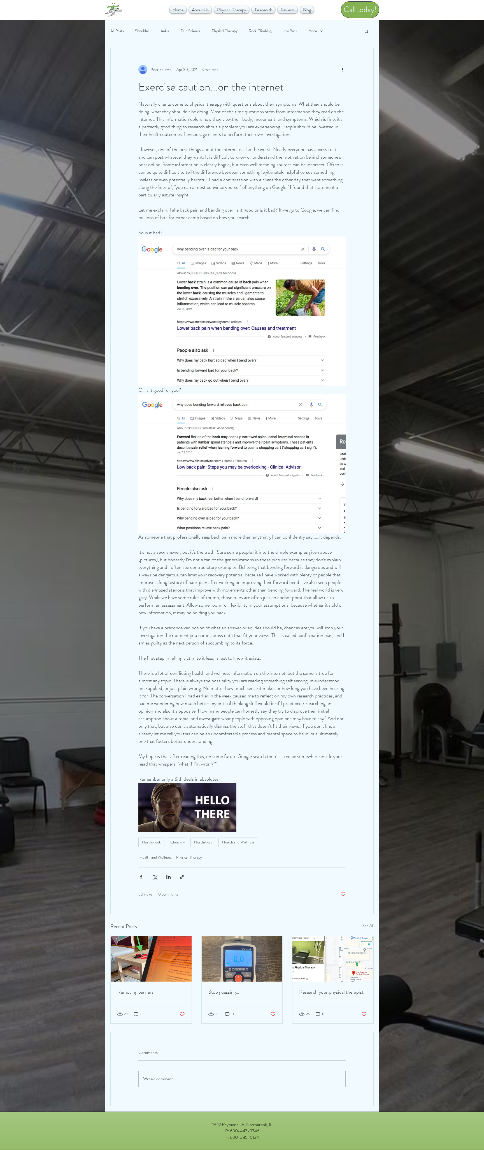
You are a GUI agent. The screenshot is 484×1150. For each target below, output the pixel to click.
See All (368, 925)
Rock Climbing (260, 31)
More (312, 31)
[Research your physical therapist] (332, 959)
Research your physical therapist (331, 992)
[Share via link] (182, 877)
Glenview (177, 842)
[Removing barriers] (151, 959)
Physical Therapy (225, 31)
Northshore (203, 842)
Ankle (164, 31)
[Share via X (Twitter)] (154, 877)
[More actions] (342, 69)
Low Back (290, 31)
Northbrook (151, 842)
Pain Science (191, 31)
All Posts (117, 31)
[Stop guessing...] (242, 959)
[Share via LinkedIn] (168, 877)
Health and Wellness (238, 842)
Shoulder (142, 31)
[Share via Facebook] (141, 877)
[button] (200, 9)
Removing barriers (135, 992)
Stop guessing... (223, 992)
